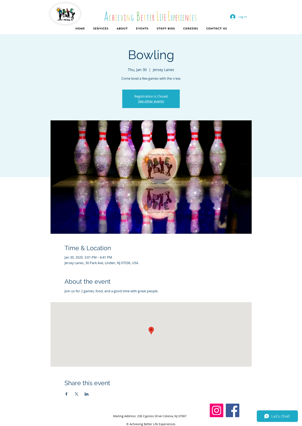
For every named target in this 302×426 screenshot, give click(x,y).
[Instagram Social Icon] (216, 410)
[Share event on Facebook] (66, 394)
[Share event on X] (76, 394)
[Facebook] (232, 410)
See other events (151, 101)
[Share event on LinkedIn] (87, 394)
